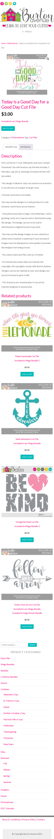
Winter (6, 769)
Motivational (12, 43)
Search (32, 645)
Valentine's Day (10, 694)
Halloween (8, 725)
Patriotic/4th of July (13, 719)
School (4, 683)
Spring (6, 776)
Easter (6, 707)
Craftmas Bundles (9, 676)
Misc (3, 752)
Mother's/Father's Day (14, 713)
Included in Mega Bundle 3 (27, 526)
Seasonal (5, 758)
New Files (5, 658)
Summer (7, 782)
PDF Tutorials (7, 808)
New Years (8, 744)
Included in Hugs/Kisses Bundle (27, 613)
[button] (47, 58)
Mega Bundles (7, 664)
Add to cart (8, 128)
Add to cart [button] (27, 374)
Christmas (8, 738)
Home (3, 43)
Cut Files (33, 137)
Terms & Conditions (11, 819)
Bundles (4, 670)
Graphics (5, 789)
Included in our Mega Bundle (14, 121)
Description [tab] (11, 147)
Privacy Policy (28, 819)
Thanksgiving (9, 731)
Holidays (5, 689)
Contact (41, 819)
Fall (5, 763)
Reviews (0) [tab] (25, 147)
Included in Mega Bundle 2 (27, 360)
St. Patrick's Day (11, 700)
